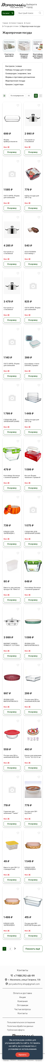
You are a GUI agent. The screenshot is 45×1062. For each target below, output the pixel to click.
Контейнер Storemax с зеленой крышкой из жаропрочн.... (33, 588)
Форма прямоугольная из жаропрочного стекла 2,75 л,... (10, 141)
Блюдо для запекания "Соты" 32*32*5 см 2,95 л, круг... (33, 756)
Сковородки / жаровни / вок (18, 73)
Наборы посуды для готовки (18, 70)
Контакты (23, 1013)
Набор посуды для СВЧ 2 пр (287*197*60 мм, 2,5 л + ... (33, 420)
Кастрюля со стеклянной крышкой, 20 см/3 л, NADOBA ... (11, 309)
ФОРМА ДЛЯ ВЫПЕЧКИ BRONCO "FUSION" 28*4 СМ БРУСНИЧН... (11, 700)
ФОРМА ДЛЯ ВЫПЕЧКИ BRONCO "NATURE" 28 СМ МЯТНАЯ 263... (32, 644)
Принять (22, 1055)
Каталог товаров (17, 23)
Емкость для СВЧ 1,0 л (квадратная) (12, 868)
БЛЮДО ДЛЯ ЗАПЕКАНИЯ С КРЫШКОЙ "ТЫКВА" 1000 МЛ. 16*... (11, 532)
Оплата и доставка (22, 992)
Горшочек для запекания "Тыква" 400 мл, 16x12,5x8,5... (12, 812)
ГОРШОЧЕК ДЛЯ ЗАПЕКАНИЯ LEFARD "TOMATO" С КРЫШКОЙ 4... (32, 532)
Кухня (28, 23)
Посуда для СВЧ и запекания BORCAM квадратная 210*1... (32, 700)
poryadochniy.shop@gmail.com (24, 983)
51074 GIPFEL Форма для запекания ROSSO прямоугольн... (32, 309)
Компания (23, 1000)
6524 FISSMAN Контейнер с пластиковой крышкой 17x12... (31, 253)
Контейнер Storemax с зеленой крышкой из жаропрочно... (12, 476)
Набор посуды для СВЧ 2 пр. (32, 196)
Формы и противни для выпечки (20, 77)
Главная (5, 23)
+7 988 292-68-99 (24, 975)
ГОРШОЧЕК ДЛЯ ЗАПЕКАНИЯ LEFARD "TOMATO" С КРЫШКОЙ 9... (11, 420)
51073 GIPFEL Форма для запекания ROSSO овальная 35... (12, 197)
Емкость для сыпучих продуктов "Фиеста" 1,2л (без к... (12, 588)
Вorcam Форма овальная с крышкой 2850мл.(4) (32, 476)
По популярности (17, 96)
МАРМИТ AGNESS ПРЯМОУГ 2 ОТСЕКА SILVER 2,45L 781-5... (12, 644)
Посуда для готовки (11, 26)
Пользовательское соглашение (21, 1022)
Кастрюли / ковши (13, 66)
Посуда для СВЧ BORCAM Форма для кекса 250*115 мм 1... (33, 924)
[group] (9, 49)
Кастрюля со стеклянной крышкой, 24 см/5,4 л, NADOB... (11, 253)
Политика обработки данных (20, 1026)
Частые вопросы (22, 1009)
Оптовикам (22, 1005)
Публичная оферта (15, 1029)
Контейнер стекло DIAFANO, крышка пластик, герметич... (32, 364)
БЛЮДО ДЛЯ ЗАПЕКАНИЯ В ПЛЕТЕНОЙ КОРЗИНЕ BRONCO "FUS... (33, 868)
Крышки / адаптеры (14, 84)
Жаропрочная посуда (15, 81)
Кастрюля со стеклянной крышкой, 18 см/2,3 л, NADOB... (33, 141)
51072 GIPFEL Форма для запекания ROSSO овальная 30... (12, 364)
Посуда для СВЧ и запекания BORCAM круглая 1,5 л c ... (11, 756)
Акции (22, 996)
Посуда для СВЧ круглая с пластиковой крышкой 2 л (31, 812)
